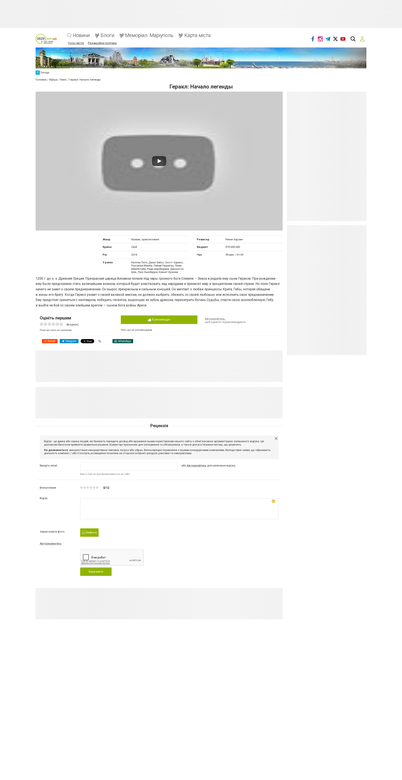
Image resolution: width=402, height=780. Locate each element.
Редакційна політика (102, 43)
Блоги (107, 35)
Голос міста (76, 43)
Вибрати (91, 532)
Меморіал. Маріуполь (149, 35)
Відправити (96, 571)
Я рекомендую (160, 319)
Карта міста (197, 35)
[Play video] (159, 161)
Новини (81, 35)
